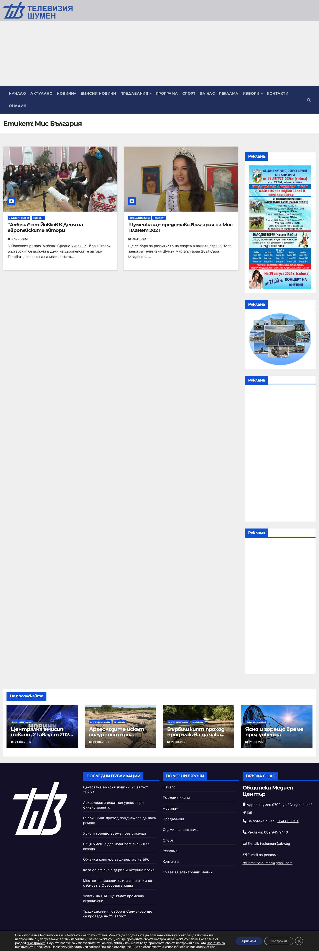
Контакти (277, 93)
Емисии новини (98, 93)
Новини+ (66, 93)
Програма (167, 93)
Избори (252, 93)
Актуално (41, 93)
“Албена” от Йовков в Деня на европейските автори (45, 227)
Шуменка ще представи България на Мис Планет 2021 (180, 227)
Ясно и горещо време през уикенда (274, 732)
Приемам (249, 941)
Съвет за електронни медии (188, 872)
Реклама (228, 93)
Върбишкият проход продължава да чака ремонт (196, 734)
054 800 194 (288, 821)
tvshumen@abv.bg (275, 843)
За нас (207, 93)
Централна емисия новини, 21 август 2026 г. (41, 734)
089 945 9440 (276, 832)
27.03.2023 (20, 238)
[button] (309, 100)
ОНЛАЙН (17, 106)
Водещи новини (19, 218)
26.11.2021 (140, 238)
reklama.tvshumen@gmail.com (268, 863)
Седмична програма (180, 829)
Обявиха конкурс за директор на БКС (116, 859)
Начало (17, 93)
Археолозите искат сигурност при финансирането (116, 734)
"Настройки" (36, 943)
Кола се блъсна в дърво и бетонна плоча (119, 870)
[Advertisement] (159, 53)
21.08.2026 (23, 742)
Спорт (189, 93)
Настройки (279, 941)
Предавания (135, 93)
